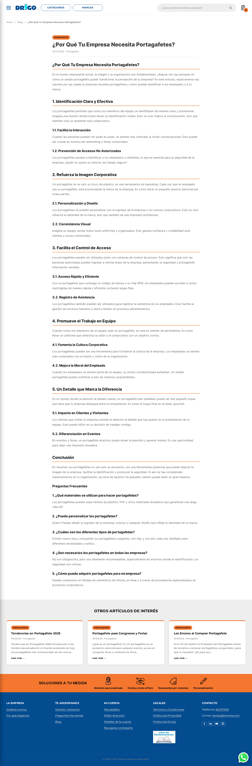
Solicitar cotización (67, 709)
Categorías (55, 7)
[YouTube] (216, 723)
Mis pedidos (112, 709)
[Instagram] (222, 723)
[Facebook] (204, 723)
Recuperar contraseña (118, 727)
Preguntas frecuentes (69, 715)
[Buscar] (230, 7)
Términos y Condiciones (168, 709)
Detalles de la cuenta (117, 721)
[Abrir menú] (8, 8)
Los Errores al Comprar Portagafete (200, 633)
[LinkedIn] (210, 723)
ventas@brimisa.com (226, 715)
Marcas (87, 7)
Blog (20, 22)
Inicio (9, 22)
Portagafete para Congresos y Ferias (119, 633)
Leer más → (37, 657)
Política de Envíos (164, 721)
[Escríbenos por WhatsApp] (243, 757)
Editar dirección (114, 715)
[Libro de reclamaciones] (164, 737)
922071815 (222, 709)
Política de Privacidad (167, 715)
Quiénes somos (16, 709)
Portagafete (61, 37)
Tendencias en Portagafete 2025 (35, 633)
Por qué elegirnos (17, 715)
